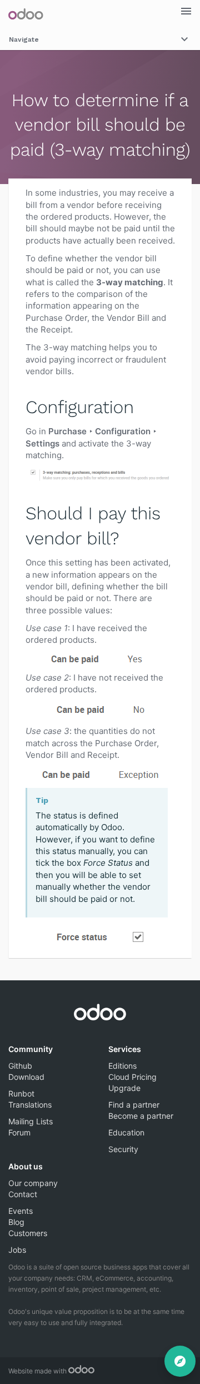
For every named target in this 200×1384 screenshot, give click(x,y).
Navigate (24, 39)
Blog (16, 1222)
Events (20, 1211)
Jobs (17, 1249)
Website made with (38, 1371)
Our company (33, 1183)
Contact (22, 1194)
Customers (27, 1233)
